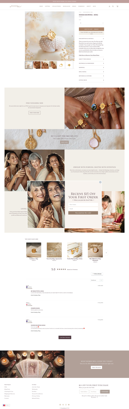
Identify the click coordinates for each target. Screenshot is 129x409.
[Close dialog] (100, 182)
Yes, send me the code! (83, 213)
